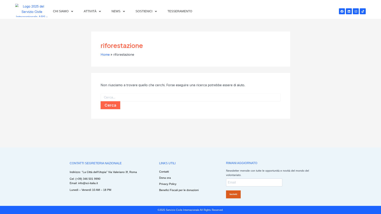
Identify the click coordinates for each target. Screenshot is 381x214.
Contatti (164, 171)
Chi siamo (61, 11)
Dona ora (165, 177)
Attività (90, 11)
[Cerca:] (191, 97)
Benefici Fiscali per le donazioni (179, 190)
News (116, 11)
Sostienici (144, 11)
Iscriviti (233, 194)
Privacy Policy (167, 183)
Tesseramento (179, 11)
